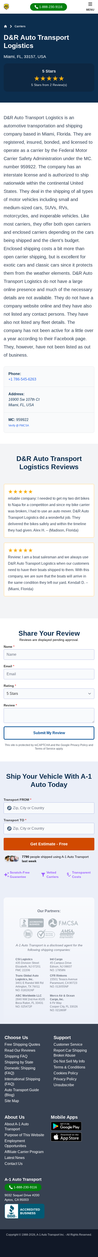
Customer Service (68, 1044)
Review (10, 705)
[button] (48, 7)
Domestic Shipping (20, 1068)
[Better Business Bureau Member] (24, 1211)
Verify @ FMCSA (18, 425)
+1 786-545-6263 (22, 379)
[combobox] (49, 808)
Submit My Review (49, 733)
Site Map (12, 1101)
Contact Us (14, 1164)
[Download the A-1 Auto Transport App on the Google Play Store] (73, 1126)
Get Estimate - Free (49, 844)
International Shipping (22, 1079)
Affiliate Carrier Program (24, 1152)
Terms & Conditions (69, 1067)
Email (9, 666)
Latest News (15, 1158)
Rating (10, 686)
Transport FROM (17, 799)
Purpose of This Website (24, 1135)
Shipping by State (19, 1062)
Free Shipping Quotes (22, 1044)
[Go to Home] (5, 26)
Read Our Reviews (20, 1050)
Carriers (20, 26)
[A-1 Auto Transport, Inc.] (6, 6)
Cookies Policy (66, 1073)
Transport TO (15, 820)
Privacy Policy (79, 745)
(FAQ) (9, 1073)
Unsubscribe (64, 1085)
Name (9, 646)
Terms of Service (45, 748)
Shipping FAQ (16, 1056)
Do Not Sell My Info (69, 1061)
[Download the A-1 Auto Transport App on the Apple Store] (73, 1136)
